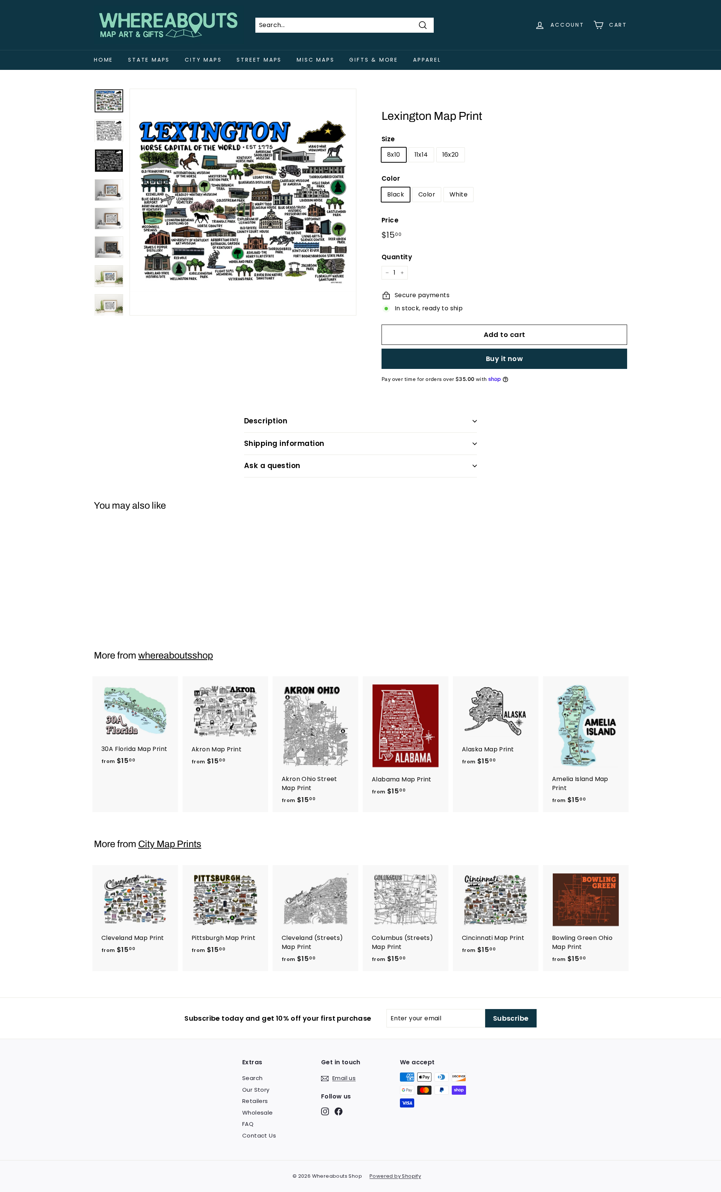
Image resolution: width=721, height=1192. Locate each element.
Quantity (397, 256)
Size (388, 139)
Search (252, 1078)
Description (265, 421)
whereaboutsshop (175, 655)
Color (391, 178)
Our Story (256, 1090)
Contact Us (259, 1135)
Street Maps (259, 59)
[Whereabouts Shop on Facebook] (338, 1111)
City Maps (203, 59)
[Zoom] (243, 202)
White (458, 194)
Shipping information (284, 443)
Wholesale (257, 1112)
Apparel (427, 59)
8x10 (393, 154)
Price (390, 220)
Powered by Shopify (395, 1176)
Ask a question (272, 466)
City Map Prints (169, 844)
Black (395, 194)
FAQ (247, 1124)
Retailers (255, 1101)
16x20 (450, 154)
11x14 (421, 154)
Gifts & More (373, 59)
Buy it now (504, 358)
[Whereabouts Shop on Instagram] (325, 1111)
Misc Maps (315, 59)
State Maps (149, 59)
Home (103, 59)
